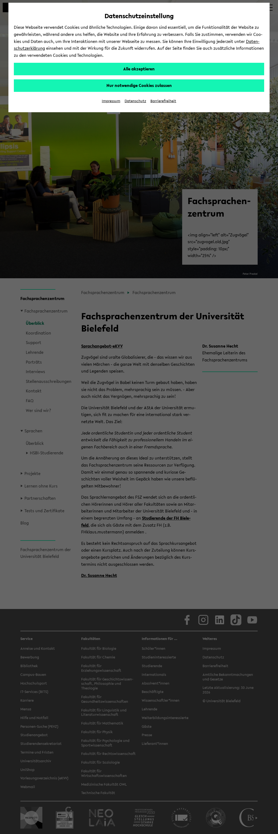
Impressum (111, 101)
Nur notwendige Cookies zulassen (139, 85)
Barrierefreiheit (163, 101)
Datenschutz (135, 101)
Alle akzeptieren (139, 69)
